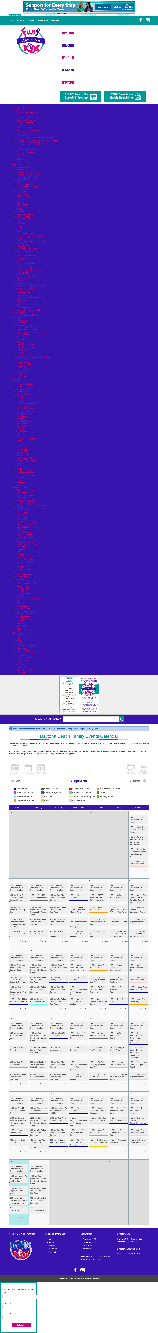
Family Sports (22, 556)
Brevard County (89, 1242)
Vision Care (21, 374)
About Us (50, 1242)
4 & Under (21, 433)
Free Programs (23, 455)
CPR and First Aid (24, 334)
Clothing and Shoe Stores (27, 500)
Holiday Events (22, 648)
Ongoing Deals (22, 655)
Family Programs (23, 453)
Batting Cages (22, 204)
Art (18, 436)
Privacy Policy (52, 1252)
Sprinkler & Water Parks (26, 290)
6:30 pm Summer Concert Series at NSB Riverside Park (98, 1001)
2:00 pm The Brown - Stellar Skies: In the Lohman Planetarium (58, 1142)
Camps (14, 105)
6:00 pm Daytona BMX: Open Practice (38, 932)
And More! (87, 1248)
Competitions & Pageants (83, 797)
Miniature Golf (22, 258)
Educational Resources (26, 120)
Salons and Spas (23, 278)
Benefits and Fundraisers (26, 635)
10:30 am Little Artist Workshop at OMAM (98, 1119)
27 (90, 1094)
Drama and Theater (24, 448)
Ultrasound (21, 371)
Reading (20, 147)
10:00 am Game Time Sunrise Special (138, 988)
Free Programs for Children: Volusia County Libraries (137, 819)
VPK (18, 162)
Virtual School (22, 159)
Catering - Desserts (24, 389)
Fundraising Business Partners (29, 174)
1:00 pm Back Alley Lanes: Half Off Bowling (77, 933)
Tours (19, 302)
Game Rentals (22, 406)
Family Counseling (24, 342)
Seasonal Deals (23, 660)
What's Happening (19, 633)
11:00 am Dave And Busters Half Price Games (77, 1132)
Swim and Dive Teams (25, 613)
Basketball (21, 546)
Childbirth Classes (24, 327)
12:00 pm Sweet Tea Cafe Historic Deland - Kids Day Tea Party (118, 933)
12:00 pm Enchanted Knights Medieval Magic (18, 1190)
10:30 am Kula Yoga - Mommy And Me (58, 978)
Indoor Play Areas (24, 246)
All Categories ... (79, 800)
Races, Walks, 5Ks (80, 789)
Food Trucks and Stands (26, 403)
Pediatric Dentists (23, 362)
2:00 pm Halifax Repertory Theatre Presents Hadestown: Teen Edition (18, 923)
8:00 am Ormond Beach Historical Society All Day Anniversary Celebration (136, 1038)
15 (130, 951)
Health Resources (19, 312)
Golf (18, 564)
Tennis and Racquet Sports (27, 618)
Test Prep (20, 154)
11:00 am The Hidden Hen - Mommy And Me (18, 1000)
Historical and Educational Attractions (31, 241)
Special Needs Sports (25, 603)
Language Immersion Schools (28, 130)
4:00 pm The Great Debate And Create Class (57, 921)
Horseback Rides (23, 243)
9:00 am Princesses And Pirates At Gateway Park (17, 967)
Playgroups (21, 182)
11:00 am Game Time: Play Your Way (98, 908)
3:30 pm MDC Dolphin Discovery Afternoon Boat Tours (58, 909)
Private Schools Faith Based (28, 142)
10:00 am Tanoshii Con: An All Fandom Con (17, 1110)
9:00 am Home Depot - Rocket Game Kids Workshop (138, 829)
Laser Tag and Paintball (26, 251)
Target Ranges (22, 295)
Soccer (19, 601)
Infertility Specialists (24, 349)
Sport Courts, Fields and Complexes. (31, 285)
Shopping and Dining (20, 487)
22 (130, 1018)
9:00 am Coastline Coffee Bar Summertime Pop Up (138, 909)
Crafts (19, 443)
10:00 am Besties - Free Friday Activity (117, 1063)
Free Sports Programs (25, 561)
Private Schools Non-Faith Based (29, 145)
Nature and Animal (24, 468)
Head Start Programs (25, 122)
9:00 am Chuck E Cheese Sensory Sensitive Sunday (16, 897)
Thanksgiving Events (25, 667)
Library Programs (52, 793)
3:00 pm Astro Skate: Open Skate (18, 1049)
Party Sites (21, 418)
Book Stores (21, 497)
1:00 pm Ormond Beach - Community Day (17, 909)
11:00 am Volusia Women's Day (16, 1131)
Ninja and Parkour (24, 586)
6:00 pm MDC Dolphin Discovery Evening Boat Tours (98, 933)
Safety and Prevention (25, 473)
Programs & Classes (20, 431)
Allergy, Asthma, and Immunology (30, 315)
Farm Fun (20, 643)
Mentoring (21, 463)
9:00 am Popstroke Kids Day (77, 896)
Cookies (20, 396)
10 (31, 951)
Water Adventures (24, 307)
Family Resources (19, 164)
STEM (19, 480)
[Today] (41, 768)
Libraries (20, 253)
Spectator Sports (23, 283)
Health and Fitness (24, 569)
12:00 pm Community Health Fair (118, 1141)
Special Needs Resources (27, 186)
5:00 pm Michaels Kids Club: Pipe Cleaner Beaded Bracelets (38, 1064)
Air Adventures (22, 194)
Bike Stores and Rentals (26, 495)
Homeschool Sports (24, 574)
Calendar (21, 20)
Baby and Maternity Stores (27, 490)
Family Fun (22, 789)
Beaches (20, 206)
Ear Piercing (21, 507)
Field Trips (21, 223)
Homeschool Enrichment (26, 460)
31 (31, 1162)
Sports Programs (18, 539)
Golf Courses (22, 238)
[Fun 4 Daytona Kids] (31, 40)
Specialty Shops (23, 527)
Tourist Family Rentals (25, 534)
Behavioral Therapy (24, 317)
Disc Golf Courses (24, 219)
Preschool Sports (23, 588)
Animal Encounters (24, 199)
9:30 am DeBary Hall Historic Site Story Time (118, 897)
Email (4, 1292)
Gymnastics (21, 566)
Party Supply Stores (24, 421)
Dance (19, 445)
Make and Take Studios (26, 255)
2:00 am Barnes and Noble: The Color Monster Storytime (78, 967)
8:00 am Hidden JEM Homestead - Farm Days (78, 1035)
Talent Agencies (23, 189)
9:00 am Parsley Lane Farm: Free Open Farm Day (138, 1064)
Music (19, 465)
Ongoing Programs (25, 800)
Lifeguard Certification (25, 581)
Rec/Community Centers (26, 275)
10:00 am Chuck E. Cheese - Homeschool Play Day (58, 967)
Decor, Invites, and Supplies (27, 399)
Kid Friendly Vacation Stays (27, 248)
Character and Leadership (27, 438)
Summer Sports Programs (27, 611)
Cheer (19, 551)
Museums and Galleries (26, 263)
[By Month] (15, 768)
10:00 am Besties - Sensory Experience (97, 1034)
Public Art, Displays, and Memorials (30, 270)
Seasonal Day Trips (24, 657)
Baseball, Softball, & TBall (27, 544)
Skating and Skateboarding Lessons (31, 598)
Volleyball (20, 623)
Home (11, 20)
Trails (19, 305)
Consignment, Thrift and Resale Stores (32, 505)
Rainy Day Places (23, 273)
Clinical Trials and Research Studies (31, 332)
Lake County (88, 1245)
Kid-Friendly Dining (24, 514)
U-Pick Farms (22, 672)
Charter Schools (23, 115)
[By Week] (28, 768)
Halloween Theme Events (27, 645)
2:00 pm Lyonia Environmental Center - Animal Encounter (18, 1200)
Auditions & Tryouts (81, 793)
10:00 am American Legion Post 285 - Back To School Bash (138, 933)
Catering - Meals (23, 391)
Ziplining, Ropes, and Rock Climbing (31, 310)
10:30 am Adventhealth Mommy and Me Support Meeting (78, 923)
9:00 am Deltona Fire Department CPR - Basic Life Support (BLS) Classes (138, 898)
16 (11, 1018)
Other (102, 793)
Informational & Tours (110, 789)
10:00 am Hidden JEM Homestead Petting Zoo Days (118, 979)
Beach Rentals (22, 492)
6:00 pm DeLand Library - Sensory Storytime (56, 933)
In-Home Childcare (24, 127)
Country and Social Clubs (26, 214)
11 (50, 951)
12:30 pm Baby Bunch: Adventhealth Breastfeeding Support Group (38, 911)
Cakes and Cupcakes (25, 386)
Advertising (43, 20)
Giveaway (55, 20)
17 (31, 1018)
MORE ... (144, 871)
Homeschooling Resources (27, 177)
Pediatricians (22, 366)
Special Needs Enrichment (27, 475)
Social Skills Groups (24, 184)
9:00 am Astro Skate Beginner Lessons (137, 862)
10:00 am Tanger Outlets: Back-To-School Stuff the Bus (18, 979)
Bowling (20, 209)
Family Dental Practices (26, 344)
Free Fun (20, 228)
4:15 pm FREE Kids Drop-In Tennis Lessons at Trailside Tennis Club (37, 1143)
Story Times (21, 482)
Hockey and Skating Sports (27, 571)
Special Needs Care (24, 369)
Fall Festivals (22, 638)
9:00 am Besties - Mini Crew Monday (38, 1109)
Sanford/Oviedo (123, 15)
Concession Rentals (24, 394)
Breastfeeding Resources (26, 325)
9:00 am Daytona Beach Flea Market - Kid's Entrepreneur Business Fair (138, 840)
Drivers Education (23, 450)
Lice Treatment (22, 352)
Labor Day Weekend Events (28, 653)
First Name (6, 1303)
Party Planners (22, 416)
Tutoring (20, 157)
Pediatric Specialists (24, 364)
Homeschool (21, 125)
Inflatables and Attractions (27, 408)
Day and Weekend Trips (26, 216)
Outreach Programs (24, 470)
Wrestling (20, 628)
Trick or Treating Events (26, 670)
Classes (48, 797)
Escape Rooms (23, 221)
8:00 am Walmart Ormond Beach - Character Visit (116, 967)
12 (70, 951)
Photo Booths (22, 423)
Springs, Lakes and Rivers (27, 288)
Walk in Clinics (22, 376)
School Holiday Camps (25, 108)
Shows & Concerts (25, 793)
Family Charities (23, 169)
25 (50, 1094)
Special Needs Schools (26, 152)
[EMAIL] (143, 768)
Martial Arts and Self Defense (28, 583)
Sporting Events (24, 797)
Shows (19, 662)
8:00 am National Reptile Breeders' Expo (136, 967)
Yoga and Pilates (23, 630)
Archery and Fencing (25, 542)
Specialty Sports (23, 606)
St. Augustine (50, 15)
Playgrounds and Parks (26, 268)
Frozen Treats (22, 512)
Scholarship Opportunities (27, 149)
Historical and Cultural (25, 458)
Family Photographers (25, 172)
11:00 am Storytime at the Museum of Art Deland (118, 1076)
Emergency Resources (25, 167)
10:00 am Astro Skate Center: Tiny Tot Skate (138, 1000)
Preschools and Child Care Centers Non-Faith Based (37, 140)
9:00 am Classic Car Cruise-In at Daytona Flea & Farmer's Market (138, 852)
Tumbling (20, 620)
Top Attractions (22, 300)
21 (110, 1018)
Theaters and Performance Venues (30, 297)
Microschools (22, 135)
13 (90, 951)
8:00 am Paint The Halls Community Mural (137, 1110)
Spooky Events (22, 665)
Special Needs (51, 789)
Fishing (19, 226)
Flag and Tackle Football (26, 559)
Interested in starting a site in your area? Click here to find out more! (96, 1257)
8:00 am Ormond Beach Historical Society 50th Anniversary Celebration (136, 1052)
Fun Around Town (19, 191)
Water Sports (22, 625)
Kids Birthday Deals (24, 411)
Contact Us (51, 1245)
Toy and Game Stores (25, 537)
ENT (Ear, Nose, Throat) (26, 339)
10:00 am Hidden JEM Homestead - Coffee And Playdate (18, 1178)
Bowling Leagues (23, 549)
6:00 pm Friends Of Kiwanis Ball (97, 1075)
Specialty (20, 477)
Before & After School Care (27, 112)
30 (11, 1162)
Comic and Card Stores (26, 502)
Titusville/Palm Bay (88, 15)
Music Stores (22, 519)
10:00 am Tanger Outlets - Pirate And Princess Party (77, 909)
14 (110, 951)
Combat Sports (22, 554)
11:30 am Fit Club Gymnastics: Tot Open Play (118, 921)
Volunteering (21, 485)
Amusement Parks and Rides (28, 196)
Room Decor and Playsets (27, 522)
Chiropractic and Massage (27, 329)
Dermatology (22, 337)
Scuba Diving (22, 596)
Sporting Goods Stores (25, 529)
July (18, 781)
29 (130, 1094)
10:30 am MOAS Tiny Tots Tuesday (58, 1034)
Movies (19, 260)
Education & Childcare (20, 110)
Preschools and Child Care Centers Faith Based (35, 137)
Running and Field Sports (27, 593)
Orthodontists (22, 359)
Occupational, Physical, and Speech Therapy (34, 357)
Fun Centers (21, 231)
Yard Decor (21, 428)
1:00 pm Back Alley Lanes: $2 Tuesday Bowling (57, 897)
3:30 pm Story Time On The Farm (17, 1063)
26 (70, 1094)
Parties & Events (18, 379)
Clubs (19, 440)
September (135, 781)
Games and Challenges (26, 233)
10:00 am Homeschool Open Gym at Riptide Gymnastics (98, 1110)
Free (46, 800)
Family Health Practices (26, 347)
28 (110, 1094)
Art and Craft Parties (25, 384)
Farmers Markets (23, 509)
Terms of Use (52, 1248)
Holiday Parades (23, 650)
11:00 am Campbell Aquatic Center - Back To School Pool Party (118, 909)
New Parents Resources (26, 179)
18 (50, 1018)
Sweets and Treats (24, 532)
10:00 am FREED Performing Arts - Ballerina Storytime (97, 897)
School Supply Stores (25, 524)
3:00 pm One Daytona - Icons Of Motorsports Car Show (98, 1142)
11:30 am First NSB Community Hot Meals (38, 896)
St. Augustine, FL (89, 1239)
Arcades (20, 201)
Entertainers (21, 401)
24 (31, 1094)
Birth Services (22, 322)
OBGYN (20, 354)
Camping (20, 211)
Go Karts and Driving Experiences (30, 236)
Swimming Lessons (24, 616)
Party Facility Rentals (25, 413)
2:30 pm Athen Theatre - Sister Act (17, 932)
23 (11, 1094)
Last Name (6, 1313)
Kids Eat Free (22, 517)
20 (90, 1018)
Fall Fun (20, 640)
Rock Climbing (22, 591)
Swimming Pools (23, 292)
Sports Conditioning (24, 608)
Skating (19, 280)
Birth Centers (22, 320)
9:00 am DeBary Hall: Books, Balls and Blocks (118, 1035)
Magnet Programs (24, 132)
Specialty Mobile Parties (26, 426)
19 (70, 1018)
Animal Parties (22, 381)
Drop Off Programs (24, 117)
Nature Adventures (24, 265)
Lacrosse (20, 579)
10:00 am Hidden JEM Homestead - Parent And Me (58, 1110)
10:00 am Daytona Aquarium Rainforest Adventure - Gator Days (18, 1121)
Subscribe (21, 1325)
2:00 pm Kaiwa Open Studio (118, 1000)
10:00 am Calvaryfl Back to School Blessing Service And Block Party (18, 990)
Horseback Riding (23, 576)
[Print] (130, 768)
